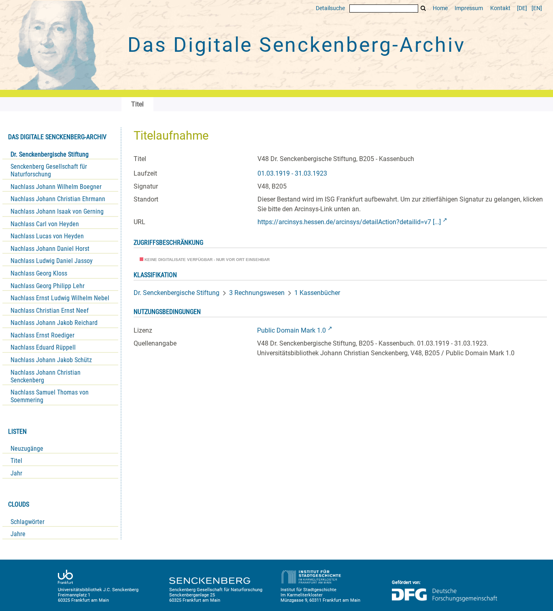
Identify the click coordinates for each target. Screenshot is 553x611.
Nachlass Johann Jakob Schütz (51, 360)
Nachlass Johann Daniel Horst (50, 248)
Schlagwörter (28, 522)
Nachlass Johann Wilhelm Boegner (56, 187)
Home (440, 8)
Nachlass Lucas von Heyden (47, 236)
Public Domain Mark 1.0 (291, 330)
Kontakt (500, 8)
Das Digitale (296, 45)
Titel (16, 461)
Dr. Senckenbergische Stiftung (50, 154)
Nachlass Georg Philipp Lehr (48, 286)
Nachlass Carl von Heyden (45, 224)
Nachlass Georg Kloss (39, 273)
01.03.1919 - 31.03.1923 (292, 173)
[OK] (423, 8)
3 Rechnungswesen (257, 293)
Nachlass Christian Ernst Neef (50, 310)
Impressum (469, 8)
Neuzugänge (27, 448)
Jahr (16, 473)
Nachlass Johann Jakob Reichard (54, 323)
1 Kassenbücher (317, 293)
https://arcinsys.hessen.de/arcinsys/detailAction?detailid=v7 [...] (349, 222)
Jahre (18, 534)
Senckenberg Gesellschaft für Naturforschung (49, 170)
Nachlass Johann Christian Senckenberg (46, 376)
